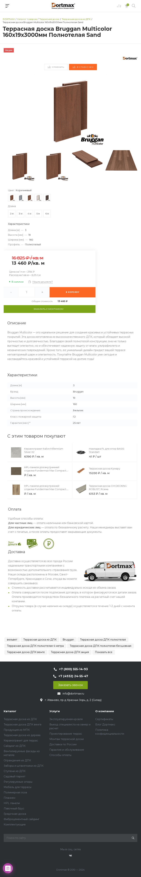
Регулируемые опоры (18, 781)
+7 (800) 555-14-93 (73, 669)
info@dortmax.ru (73, 693)
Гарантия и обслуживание (66, 749)
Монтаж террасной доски (66, 739)
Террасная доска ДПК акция (70, 652)
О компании (104, 711)
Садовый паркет (14, 776)
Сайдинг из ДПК (15, 746)
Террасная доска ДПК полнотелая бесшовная (100, 646)
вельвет (12, 639)
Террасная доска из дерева (22, 735)
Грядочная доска (15, 813)
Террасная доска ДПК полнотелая (103, 639)
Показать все (103, 652)
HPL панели (12, 803)
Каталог (10, 711)
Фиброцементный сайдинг (21, 819)
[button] (133, 111)
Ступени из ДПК (15, 771)
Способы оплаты (60, 755)
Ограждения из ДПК (17, 760)
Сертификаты (104, 719)
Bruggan (68, 639)
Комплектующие (15, 824)
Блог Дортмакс (105, 724)
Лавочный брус (14, 808)
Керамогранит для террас (21, 740)
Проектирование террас (65, 733)
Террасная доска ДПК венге (26, 652)
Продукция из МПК (17, 730)
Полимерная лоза (15, 792)
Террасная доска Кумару (104, 468)
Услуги (54, 711)
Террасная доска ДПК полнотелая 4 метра (35, 646)
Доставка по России (63, 744)
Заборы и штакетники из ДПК (24, 765)
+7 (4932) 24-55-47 (73, 676)
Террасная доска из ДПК (40, 639)
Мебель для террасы (17, 787)
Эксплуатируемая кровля (66, 719)
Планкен (9, 797)
